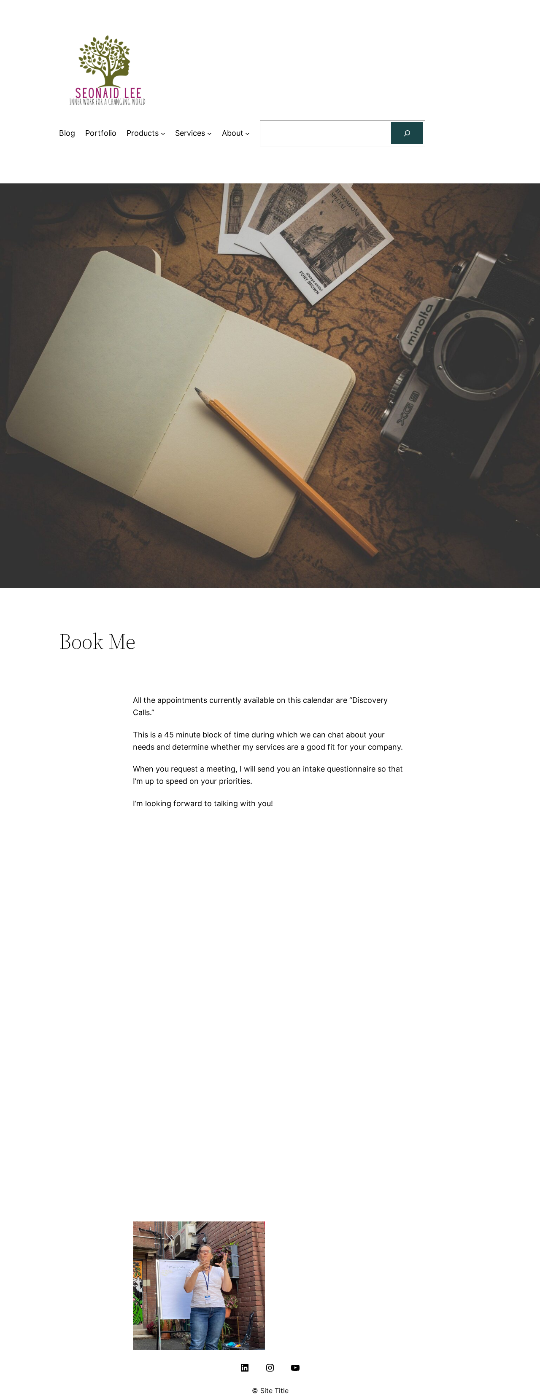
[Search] (407, 133)
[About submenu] (247, 133)
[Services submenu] (209, 133)
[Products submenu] (163, 133)
